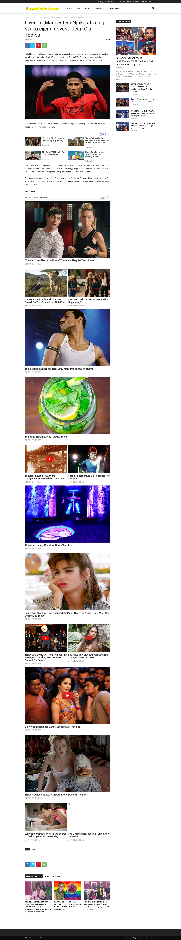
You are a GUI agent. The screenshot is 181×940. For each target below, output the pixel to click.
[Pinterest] (38, 45)
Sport (87, 8)
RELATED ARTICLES (34, 876)
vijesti (34, 849)
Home (69, 8)
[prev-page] (26, 916)
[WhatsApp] (44, 45)
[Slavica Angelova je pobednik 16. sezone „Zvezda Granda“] (122, 102)
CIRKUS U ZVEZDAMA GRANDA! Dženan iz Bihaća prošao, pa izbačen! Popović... (143, 125)
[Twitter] (32, 45)
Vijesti (78, 8)
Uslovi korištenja (147, 2)
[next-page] (30, 916)
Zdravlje (98, 8)
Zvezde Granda (112, 8)
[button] (153, 8)
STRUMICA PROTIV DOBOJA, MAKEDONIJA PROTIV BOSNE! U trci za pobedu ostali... (143, 113)
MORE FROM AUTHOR (53, 876)
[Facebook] (27, 45)
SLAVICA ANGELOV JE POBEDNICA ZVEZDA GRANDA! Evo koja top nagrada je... (134, 61)
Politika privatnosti (133, 2)
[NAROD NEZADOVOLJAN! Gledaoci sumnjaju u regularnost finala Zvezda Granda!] (122, 87)
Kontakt (122, 2)
